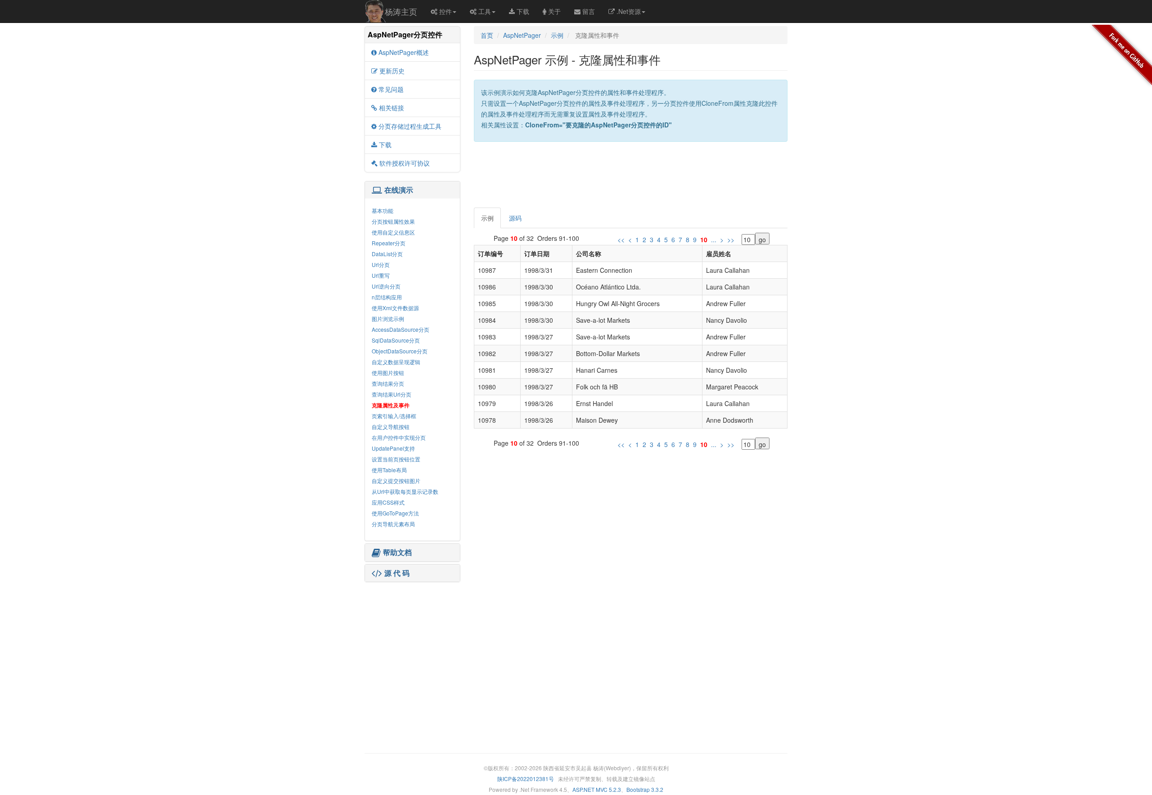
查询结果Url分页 (391, 394)
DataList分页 (387, 253)
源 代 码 (397, 573)
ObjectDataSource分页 (400, 351)
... (713, 239)
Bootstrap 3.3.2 (644, 789)
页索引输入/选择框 (394, 416)
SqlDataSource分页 (396, 340)
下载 (523, 11)
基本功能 (382, 210)
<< (621, 239)
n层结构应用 (387, 297)
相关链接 (391, 107)
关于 (554, 11)
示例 (557, 35)
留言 (588, 11)
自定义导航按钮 (391, 426)
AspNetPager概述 (403, 52)
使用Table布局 (389, 470)
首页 (487, 35)
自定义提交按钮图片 (396, 480)
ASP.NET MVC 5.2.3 (596, 789)
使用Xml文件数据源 (395, 308)
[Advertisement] (412, 641)
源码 (515, 217)
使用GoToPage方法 (395, 513)
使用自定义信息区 (393, 232)
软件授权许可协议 (404, 162)
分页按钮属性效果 (393, 221)
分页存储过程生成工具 (409, 126)
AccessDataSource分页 (400, 329)
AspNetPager (522, 35)
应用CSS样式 (388, 502)
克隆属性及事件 (391, 405)
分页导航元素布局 (393, 524)
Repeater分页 (388, 243)
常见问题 (391, 89)
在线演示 (398, 190)
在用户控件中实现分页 (399, 437)
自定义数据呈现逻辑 (396, 362)
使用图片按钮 (388, 372)
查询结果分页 (388, 383)
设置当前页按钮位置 (396, 459)
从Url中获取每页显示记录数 (405, 491)
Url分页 (381, 264)
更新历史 (392, 70)
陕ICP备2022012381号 (525, 778)
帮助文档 (397, 552)
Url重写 (381, 275)
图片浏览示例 (388, 318)
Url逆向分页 (386, 286)
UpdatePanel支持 (393, 448)
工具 (484, 11)
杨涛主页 (401, 11)
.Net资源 (628, 11)
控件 (445, 11)
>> (730, 239)
